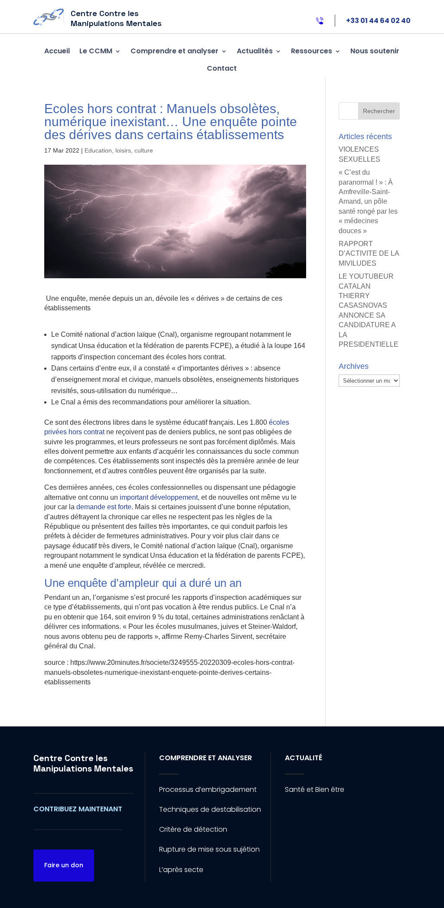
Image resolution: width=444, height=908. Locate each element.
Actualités (255, 51)
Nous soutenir (374, 51)
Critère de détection (193, 829)
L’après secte (181, 870)
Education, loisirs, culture (119, 150)
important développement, (159, 497)
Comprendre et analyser (175, 51)
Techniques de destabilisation (210, 809)
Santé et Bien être (314, 789)
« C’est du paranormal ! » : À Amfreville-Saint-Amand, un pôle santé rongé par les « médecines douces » (368, 201)
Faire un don (63, 865)
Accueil (57, 51)
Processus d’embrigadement (208, 789)
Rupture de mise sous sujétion (209, 849)
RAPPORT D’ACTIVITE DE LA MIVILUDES (369, 253)
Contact (222, 68)
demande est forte (103, 507)
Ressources (311, 51)
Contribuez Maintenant (77, 809)
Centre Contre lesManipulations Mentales (83, 763)
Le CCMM (95, 51)
